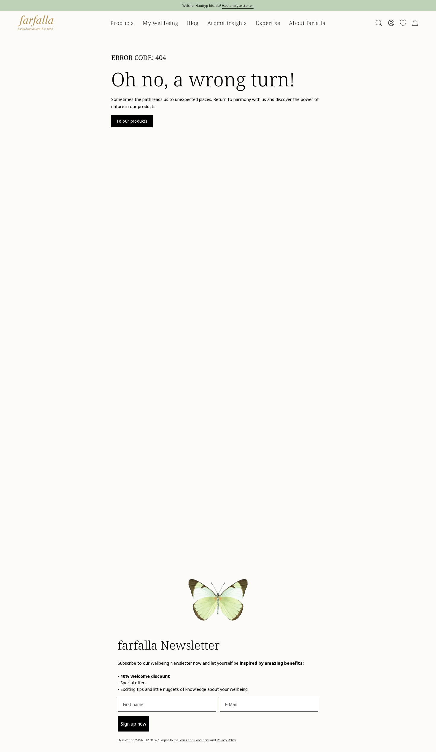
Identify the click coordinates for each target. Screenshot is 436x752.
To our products (131, 121)
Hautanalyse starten (238, 5)
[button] (379, 23)
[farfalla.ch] (35, 22)
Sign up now (133, 724)
